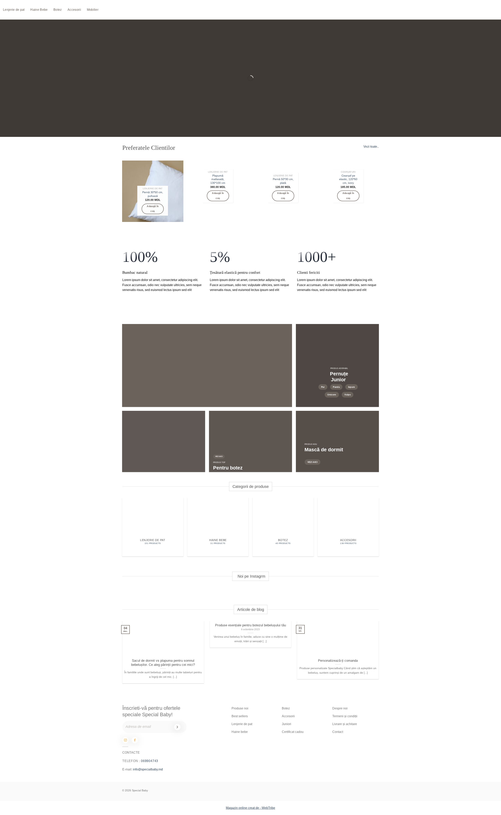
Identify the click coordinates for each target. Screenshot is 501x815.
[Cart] (481, 10)
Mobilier (93, 9)
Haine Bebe (39, 9)
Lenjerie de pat (14, 9)
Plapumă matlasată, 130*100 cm (217, 179)
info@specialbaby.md (148, 769)
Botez (57, 9)
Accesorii (74, 9)
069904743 (149, 761)
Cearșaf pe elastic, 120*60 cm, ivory (348, 179)
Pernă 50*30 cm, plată (283, 181)
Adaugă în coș (153, 208)
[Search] (469, 10)
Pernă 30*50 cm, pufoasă (152, 194)
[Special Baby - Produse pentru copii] (245, 10)
